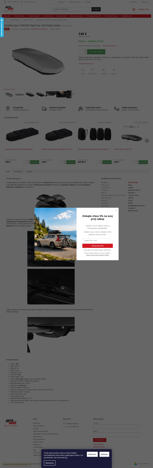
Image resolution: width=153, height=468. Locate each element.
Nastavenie (50, 463)
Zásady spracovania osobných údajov (97, 255)
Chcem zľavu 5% (97, 246)
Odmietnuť (92, 454)
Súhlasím (104, 454)
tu (66, 457)
